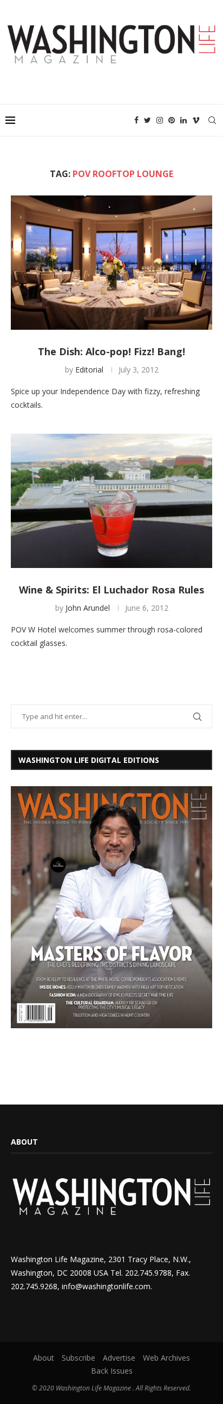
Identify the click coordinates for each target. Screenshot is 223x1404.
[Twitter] (147, 120)
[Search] (212, 120)
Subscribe (78, 1358)
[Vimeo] (196, 120)
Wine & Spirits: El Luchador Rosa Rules (111, 589)
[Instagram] (159, 120)
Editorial (89, 369)
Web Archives (166, 1358)
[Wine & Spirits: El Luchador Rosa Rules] (111, 501)
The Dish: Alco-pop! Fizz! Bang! (111, 351)
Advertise (119, 1358)
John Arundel (87, 608)
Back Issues (112, 1371)
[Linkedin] (183, 120)
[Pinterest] (171, 120)
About (43, 1358)
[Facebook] (136, 120)
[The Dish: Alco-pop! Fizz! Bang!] (111, 262)
